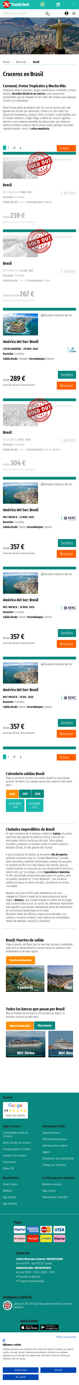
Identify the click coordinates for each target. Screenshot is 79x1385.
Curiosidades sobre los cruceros (15, 1134)
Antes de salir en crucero (17, 1142)
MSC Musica (10, 517)
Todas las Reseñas (15, 1115)
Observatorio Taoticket (55, 1197)
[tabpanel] (39, 806)
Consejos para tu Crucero (17, 1149)
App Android (10, 1203)
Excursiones (9, 1162)
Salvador (23, 358)
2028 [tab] (37, 794)
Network (7, 1190)
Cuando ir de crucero (14, 1155)
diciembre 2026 (34, 805)
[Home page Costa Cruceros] (73, 349)
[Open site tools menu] (74, 4)
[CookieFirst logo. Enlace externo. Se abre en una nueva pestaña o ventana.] (4, 1340)
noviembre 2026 (15, 805)
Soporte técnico (51, 1132)
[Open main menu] (74, 13)
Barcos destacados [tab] (20, 1025)
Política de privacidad (66, 1337)
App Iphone (9, 1197)
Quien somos (10, 1184)
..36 (13, 147)
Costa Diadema (12, 349)
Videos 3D (8, 1168)
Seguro (46, 1152)
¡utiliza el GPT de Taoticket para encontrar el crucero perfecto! (43, 1305)
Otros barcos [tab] (45, 1025)
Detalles (67, 374)
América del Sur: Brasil (20, 341)
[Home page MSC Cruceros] (69, 517)
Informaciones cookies (54, 1145)
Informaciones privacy (54, 1139)
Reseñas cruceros (52, 1184)
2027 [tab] (25, 794)
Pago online (48, 1190)
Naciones (21, 62)
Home (6, 62)
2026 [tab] (12, 794)
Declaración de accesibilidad (58, 1158)
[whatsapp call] (42, 4)
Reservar (66, 385)
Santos (22, 527)
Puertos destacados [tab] (21, 960)
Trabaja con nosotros (54, 1165)
